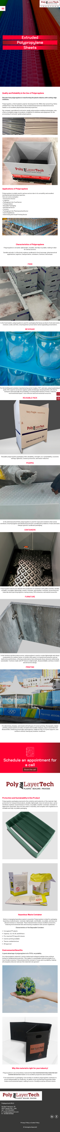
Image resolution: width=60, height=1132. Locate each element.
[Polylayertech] (50, 2)
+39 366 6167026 (8, 1113)
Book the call (30, 769)
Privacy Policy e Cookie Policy (30, 1122)
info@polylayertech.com (11, 1112)
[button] (2, 8)
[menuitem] (41, 6)
